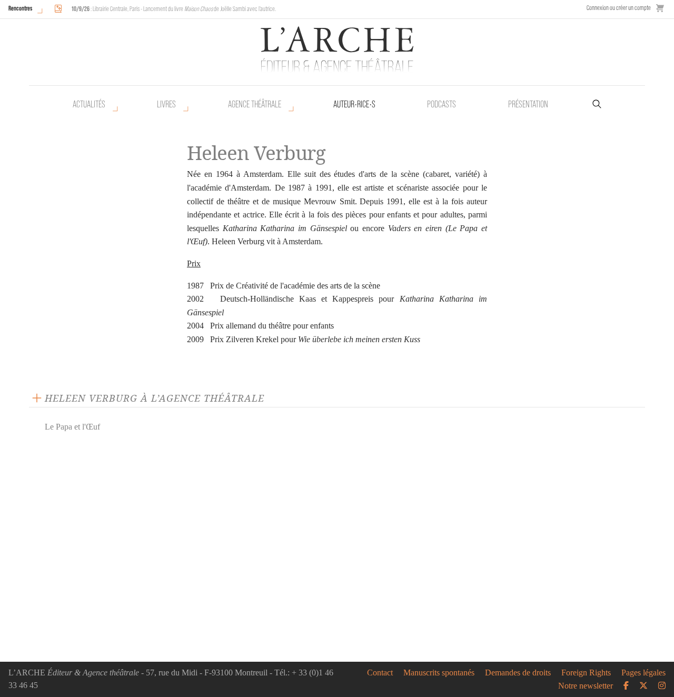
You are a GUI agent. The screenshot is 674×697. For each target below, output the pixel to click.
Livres (166, 104)
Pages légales (643, 673)
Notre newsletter (585, 686)
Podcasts (441, 104)
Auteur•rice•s (354, 104)
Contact (380, 673)
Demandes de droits (518, 673)
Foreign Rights (586, 673)
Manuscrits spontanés (438, 673)
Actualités (89, 104)
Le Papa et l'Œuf (72, 426)
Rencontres (20, 8)
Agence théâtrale (254, 104)
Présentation (528, 104)
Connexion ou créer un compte (619, 8)
